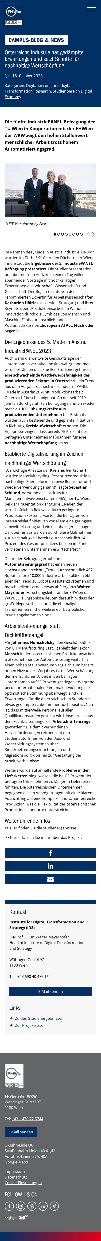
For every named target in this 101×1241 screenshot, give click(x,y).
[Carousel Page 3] (62, 234)
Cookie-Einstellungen (23, 1182)
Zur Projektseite (29, 1025)
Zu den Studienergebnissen (39, 1018)
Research (43, 91)
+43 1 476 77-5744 (27, 1118)
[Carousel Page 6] (73, 234)
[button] (50, 853)
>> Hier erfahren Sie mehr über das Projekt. (43, 837)
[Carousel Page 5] (70, 234)
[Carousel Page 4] (66, 234)
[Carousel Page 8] (81, 234)
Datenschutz (16, 1177)
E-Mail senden (20, 1132)
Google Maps (16, 1162)
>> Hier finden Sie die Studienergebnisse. (41, 828)
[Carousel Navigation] (90, 234)
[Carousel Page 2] (58, 234)
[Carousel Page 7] (77, 234)
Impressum (15, 1171)
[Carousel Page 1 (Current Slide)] (55, 234)
